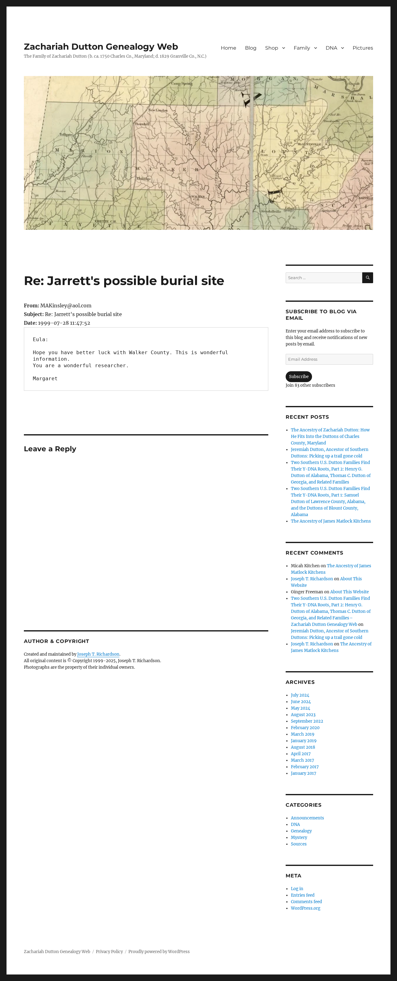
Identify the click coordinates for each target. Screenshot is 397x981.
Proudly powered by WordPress (159, 951)
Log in (297, 888)
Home (228, 48)
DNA (331, 48)
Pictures (363, 48)
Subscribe (299, 376)
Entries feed (302, 895)
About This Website (349, 592)
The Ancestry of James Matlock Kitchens (331, 521)
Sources (299, 844)
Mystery (299, 837)
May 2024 (300, 708)
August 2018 (303, 747)
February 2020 (305, 727)
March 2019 (302, 734)
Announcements (307, 818)
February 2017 (305, 766)
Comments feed (306, 901)
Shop (271, 48)
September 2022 (307, 721)
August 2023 (303, 714)
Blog (250, 48)
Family (302, 48)
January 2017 (303, 773)
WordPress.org (305, 908)
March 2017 (302, 760)
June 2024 (301, 701)
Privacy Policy (109, 951)
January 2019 (304, 740)
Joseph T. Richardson (98, 654)
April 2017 (301, 753)
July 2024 (300, 695)
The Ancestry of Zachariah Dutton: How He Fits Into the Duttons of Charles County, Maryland (330, 436)
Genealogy (301, 831)
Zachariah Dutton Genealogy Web (101, 46)
